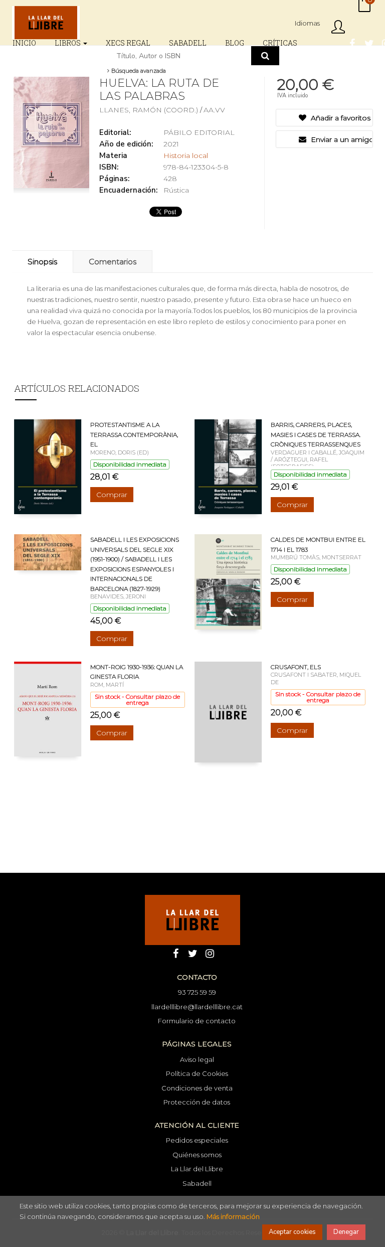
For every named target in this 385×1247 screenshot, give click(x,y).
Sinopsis (42, 261)
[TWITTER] (368, 42)
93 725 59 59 (197, 992)
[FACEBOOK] (351, 42)
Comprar (111, 494)
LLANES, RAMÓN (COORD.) (149, 109)
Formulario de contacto (197, 1021)
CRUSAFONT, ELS (296, 667)
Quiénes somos (197, 1155)
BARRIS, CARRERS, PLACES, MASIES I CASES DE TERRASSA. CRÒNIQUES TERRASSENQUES (315, 434)
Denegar (346, 1231)
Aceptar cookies (292, 1231)
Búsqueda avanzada (138, 70)
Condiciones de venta (197, 1088)
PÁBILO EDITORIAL (199, 132)
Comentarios (112, 261)
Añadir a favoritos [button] (339, 117)
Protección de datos (196, 1102)
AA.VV (214, 109)
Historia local (185, 155)
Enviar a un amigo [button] (340, 139)
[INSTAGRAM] (209, 952)
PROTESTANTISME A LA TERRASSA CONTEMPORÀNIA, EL (134, 434)
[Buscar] (265, 55)
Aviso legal (197, 1059)
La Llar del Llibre (197, 1169)
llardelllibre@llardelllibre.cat (197, 1007)
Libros (68, 43)
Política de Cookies (197, 1073)
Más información (233, 1216)
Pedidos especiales (197, 1140)
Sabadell (197, 1183)
